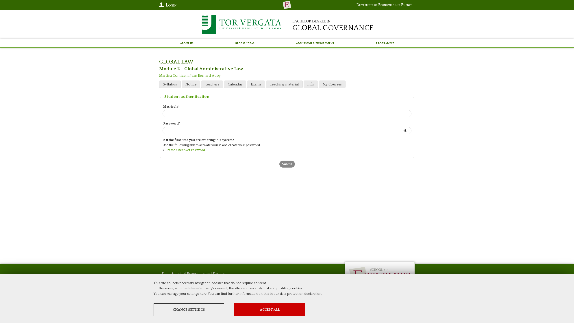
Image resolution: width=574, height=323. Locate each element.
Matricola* (171, 107)
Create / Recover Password (185, 150)
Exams (256, 84)
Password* (171, 123)
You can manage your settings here (180, 294)
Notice (190, 84)
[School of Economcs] (287, 4)
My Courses (332, 84)
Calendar (235, 84)
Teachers (212, 84)
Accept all (270, 310)
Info (310, 84)
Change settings (189, 310)
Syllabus (170, 84)
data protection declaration (300, 294)
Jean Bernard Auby (205, 76)
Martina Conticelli (174, 76)
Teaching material (284, 84)
